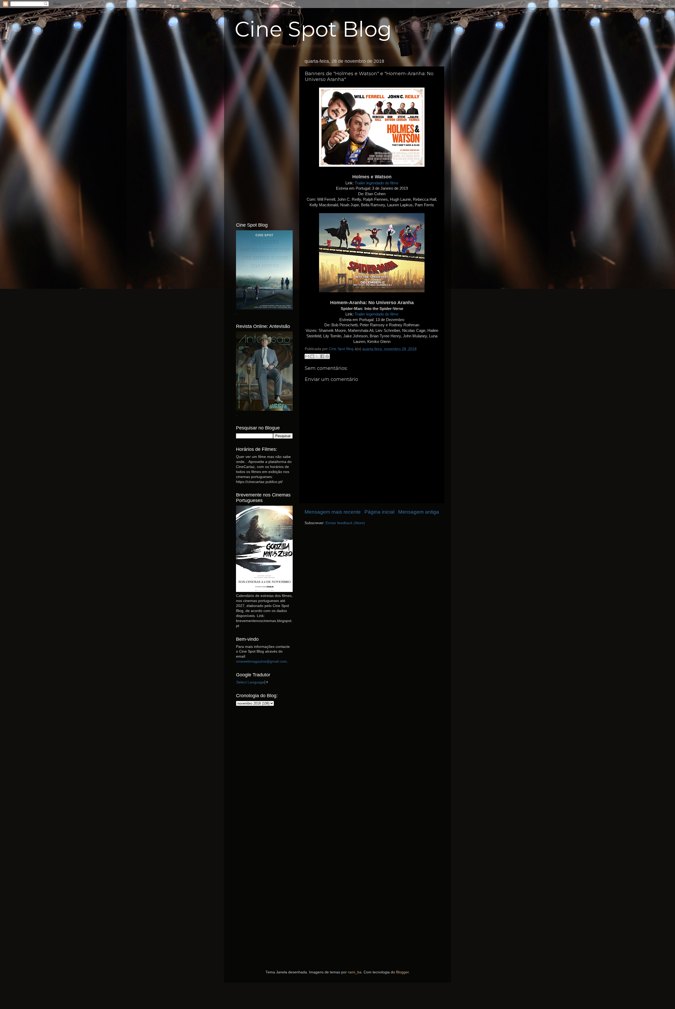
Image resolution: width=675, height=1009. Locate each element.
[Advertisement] (264, 135)
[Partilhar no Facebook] (322, 356)
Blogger (402, 972)
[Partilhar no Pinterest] (327, 356)
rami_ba (354, 972)
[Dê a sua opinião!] (312, 356)
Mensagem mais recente (333, 512)
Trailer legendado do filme (376, 183)
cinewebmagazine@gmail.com (261, 661)
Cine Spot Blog (313, 29)
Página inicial (379, 512)
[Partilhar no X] (317, 356)
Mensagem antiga (418, 512)
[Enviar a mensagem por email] (307, 356)
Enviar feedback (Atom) (345, 523)
